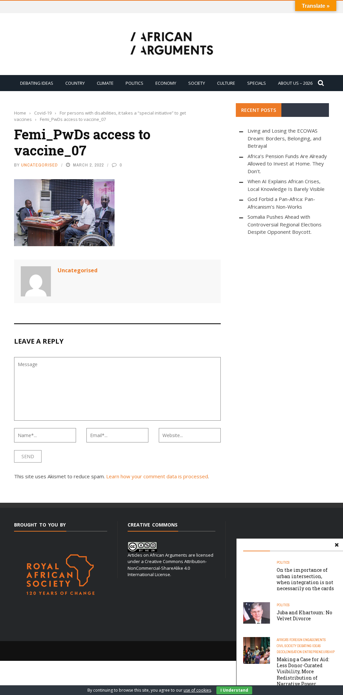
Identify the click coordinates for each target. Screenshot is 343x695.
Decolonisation (289, 652)
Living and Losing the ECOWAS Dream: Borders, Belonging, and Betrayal (284, 138)
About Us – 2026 (295, 83)
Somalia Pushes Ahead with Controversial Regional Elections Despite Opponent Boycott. (285, 224)
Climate (105, 83)
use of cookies (197, 690)
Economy (165, 83)
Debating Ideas (36, 83)
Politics (134, 83)
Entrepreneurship (318, 652)
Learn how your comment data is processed (157, 476)
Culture (226, 83)
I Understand (234, 690)
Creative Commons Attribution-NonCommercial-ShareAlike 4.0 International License (167, 567)
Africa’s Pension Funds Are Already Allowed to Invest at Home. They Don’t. (287, 164)
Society (196, 83)
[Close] (336, 545)
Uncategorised (39, 165)
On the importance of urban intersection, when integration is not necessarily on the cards (305, 579)
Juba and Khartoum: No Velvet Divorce (304, 615)
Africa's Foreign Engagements (301, 640)
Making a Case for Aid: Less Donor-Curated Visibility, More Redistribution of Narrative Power (303, 671)
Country (75, 83)
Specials (256, 83)
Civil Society (286, 646)
